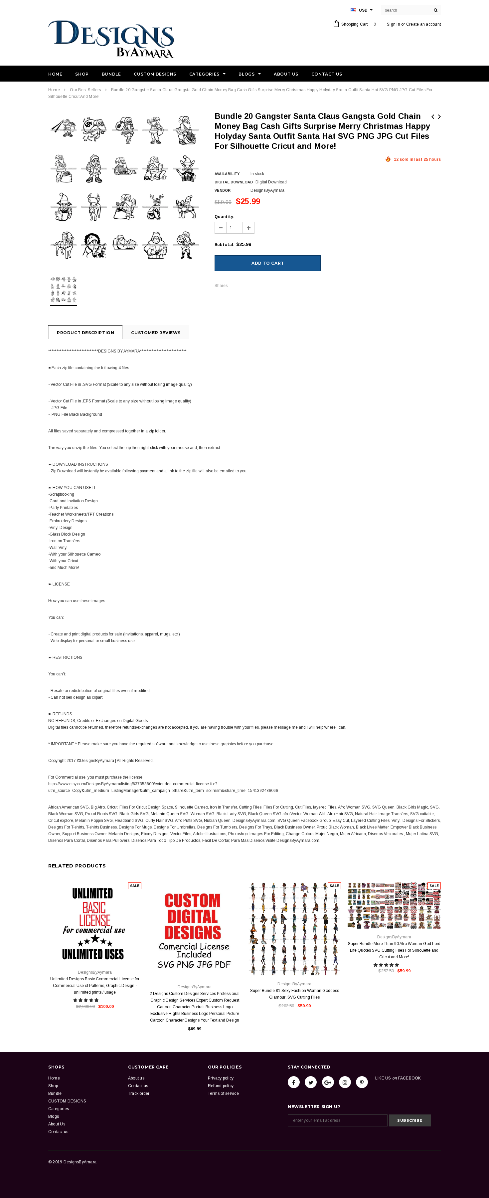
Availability (227, 174)
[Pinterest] (362, 1082)
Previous (432, 117)
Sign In (393, 24)
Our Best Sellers (85, 90)
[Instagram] (345, 1082)
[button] (86, 1000)
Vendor (223, 190)
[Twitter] (311, 1082)
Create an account (423, 24)
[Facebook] (294, 1082)
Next (439, 117)
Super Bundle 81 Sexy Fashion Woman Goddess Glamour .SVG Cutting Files (294, 994)
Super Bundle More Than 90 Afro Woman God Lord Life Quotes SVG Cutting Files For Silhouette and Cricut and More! (394, 950)
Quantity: (225, 216)
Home (54, 90)
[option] (124, 187)
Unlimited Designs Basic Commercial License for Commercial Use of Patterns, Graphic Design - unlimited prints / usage (94, 986)
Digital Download (234, 182)
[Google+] (328, 1082)
